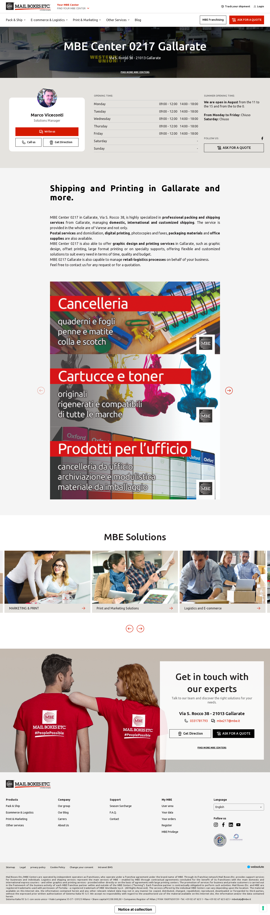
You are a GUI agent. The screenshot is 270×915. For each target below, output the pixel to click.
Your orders (169, 819)
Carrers (62, 819)
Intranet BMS (105, 867)
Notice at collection (135, 909)
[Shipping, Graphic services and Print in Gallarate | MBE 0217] (28, 6)
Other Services (116, 20)
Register (167, 825)
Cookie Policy (57, 867)
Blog (138, 20)
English (219, 807)
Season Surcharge (121, 806)
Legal (23, 867)
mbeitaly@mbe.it (241, 899)
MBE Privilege (170, 831)
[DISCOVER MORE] (83, 608)
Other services (15, 825)
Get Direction (63, 142)
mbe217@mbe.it (228, 721)
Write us (49, 131)
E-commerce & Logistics (48, 20)
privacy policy (37, 867)
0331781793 (199, 721)
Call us (31, 142)
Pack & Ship (14, 20)
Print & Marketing (85, 20)
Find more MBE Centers (135, 72)
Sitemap (10, 867)
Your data (167, 812)
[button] (229, 390)
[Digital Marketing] (255, 867)
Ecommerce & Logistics (20, 812)
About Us (63, 825)
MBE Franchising (213, 19)
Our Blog (63, 812)
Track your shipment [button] (237, 6)
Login (260, 6)
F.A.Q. (113, 812)
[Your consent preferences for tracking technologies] (263, 908)
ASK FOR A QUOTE (249, 19)
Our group (64, 806)
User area (167, 806)
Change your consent (81, 867)
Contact (114, 819)
